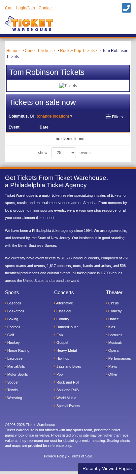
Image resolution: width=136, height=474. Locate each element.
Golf (10, 335)
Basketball (15, 311)
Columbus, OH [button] (39, 116)
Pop (59, 374)
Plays (112, 366)
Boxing (12, 319)
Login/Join (25, 8)
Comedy (114, 311)
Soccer (12, 382)
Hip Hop (62, 358)
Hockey (13, 342)
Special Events (67, 406)
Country (62, 319)
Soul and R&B (67, 390)
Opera (113, 350)
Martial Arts (15, 366)
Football (13, 327)
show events (64, 152)
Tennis (12, 390)
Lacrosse (14, 358)
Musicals (114, 342)
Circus (113, 303)
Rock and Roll (67, 382)
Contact (45, 8)
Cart (9, 8)
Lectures (114, 335)
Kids (111, 327)
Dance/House (67, 327)
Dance (113, 319)
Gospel (61, 342)
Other (112, 374)
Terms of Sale (81, 456)
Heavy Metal (66, 350)
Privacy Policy (55, 456)
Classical (63, 311)
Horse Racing (17, 350)
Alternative (64, 303)
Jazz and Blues (68, 366)
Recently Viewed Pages (107, 468)
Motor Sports (17, 374)
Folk (59, 335)
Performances (119, 358)
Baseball (13, 303)
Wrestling (14, 398)
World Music (65, 398)
